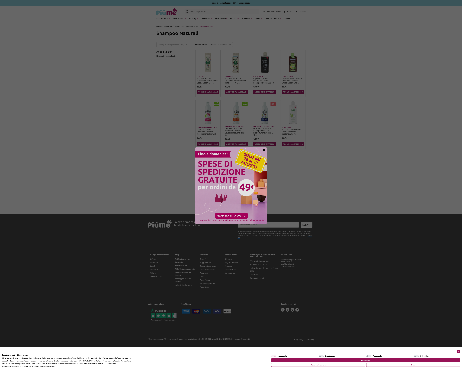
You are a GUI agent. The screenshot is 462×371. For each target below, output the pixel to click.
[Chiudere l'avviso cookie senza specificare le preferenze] (458, 351)
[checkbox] (273, 356)
